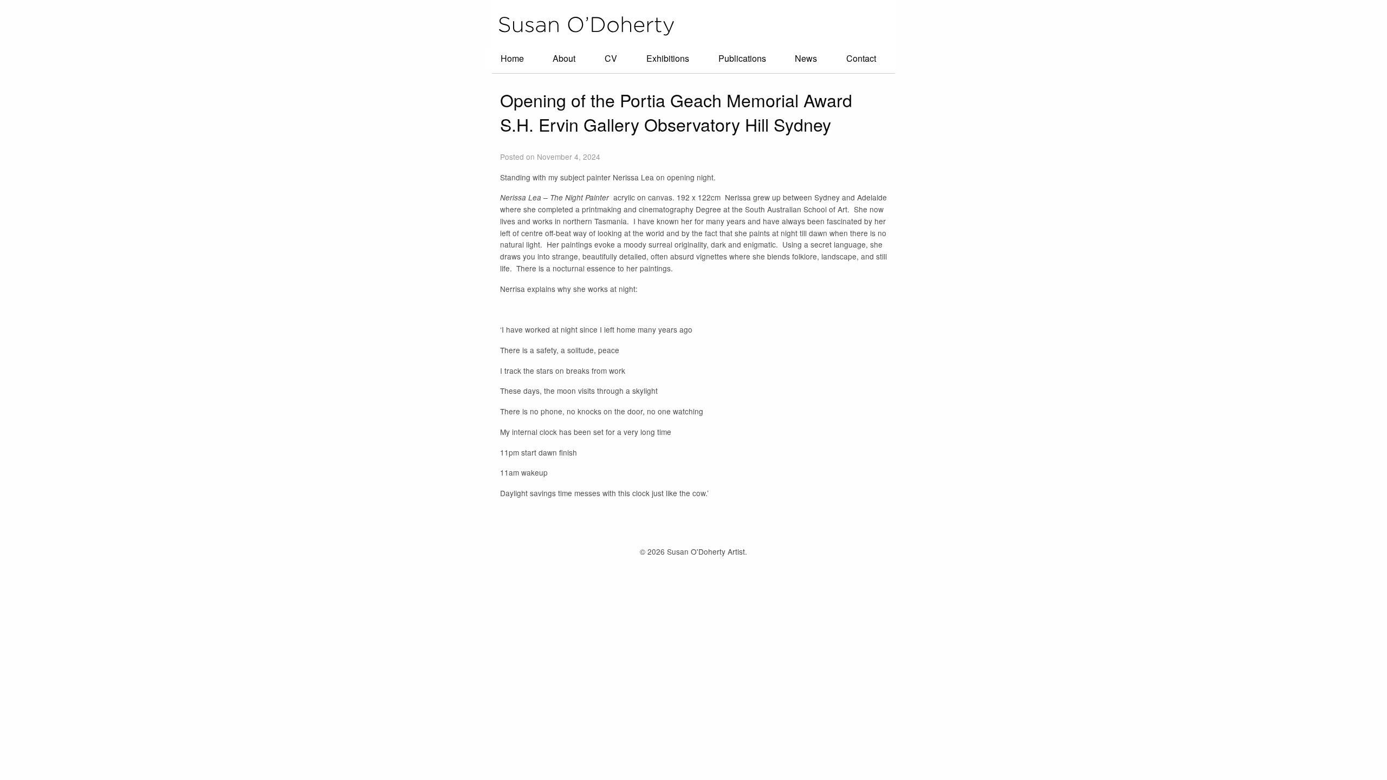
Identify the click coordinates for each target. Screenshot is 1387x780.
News (806, 58)
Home (512, 58)
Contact (861, 58)
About (564, 58)
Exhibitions (667, 58)
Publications (742, 58)
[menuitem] (512, 58)
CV (611, 58)
